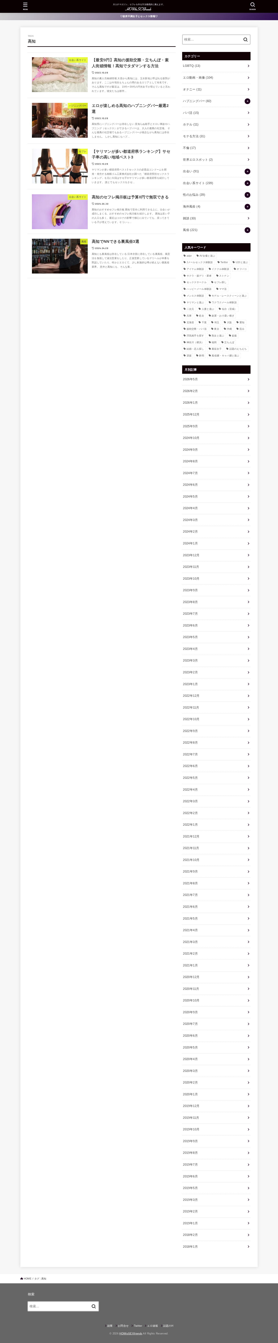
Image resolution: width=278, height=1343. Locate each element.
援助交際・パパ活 (197, 329)
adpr (189, 255)
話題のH (168, 1325)
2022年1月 (190, 824)
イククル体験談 (220, 269)
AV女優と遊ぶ (207, 255)
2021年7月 (190, 895)
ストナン (224, 275)
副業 (110, 1325)
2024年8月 (190, 461)
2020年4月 (190, 1059)
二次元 (190, 309)
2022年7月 (190, 754)
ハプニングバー (197, 101)
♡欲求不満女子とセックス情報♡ (139, 16)
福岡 (214, 342)
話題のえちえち (238, 348)
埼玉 (216, 322)
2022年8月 (190, 742)
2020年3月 (190, 1071)
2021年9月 (190, 871)
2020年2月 (190, 1082)
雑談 (189, 218)
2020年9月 (190, 1012)
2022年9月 (190, 731)
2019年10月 (191, 1129)
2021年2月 (190, 953)
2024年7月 (190, 473)
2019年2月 (190, 1211)
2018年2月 (190, 1234)
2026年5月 (190, 379)
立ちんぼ (229, 342)
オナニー (192, 89)
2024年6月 (190, 484)
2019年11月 (191, 1117)
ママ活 (223, 289)
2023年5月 (190, 637)
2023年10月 (191, 578)
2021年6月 (190, 906)
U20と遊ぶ (242, 262)
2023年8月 (190, 602)
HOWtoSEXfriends (130, 1333)
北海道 (190, 322)
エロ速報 (152, 1325)
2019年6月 (190, 1176)
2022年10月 (191, 719)
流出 (241, 329)
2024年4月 (190, 508)
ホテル (190, 124)
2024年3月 (190, 520)
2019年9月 (190, 1141)
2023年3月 (190, 660)
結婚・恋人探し (195, 348)
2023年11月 (191, 566)
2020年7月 (190, 1023)
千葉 (204, 322)
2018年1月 (190, 1246)
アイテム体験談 (195, 269)
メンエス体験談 (195, 295)
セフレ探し (220, 282)
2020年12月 (191, 977)
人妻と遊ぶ (208, 309)
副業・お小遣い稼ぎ (223, 315)
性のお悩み (194, 194)
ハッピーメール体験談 (199, 289)
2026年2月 (190, 391)
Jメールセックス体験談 (200, 262)
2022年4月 (190, 789)
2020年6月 (190, 1035)
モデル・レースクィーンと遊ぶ (229, 295)
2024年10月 (191, 438)
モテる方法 (194, 136)
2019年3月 (190, 1199)
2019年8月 (190, 1152)
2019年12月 (191, 1106)
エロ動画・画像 (198, 77)
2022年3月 (190, 801)
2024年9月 (190, 449)
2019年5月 (190, 1188)
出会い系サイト (198, 183)
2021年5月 (190, 918)
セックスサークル (197, 282)
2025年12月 (191, 414)
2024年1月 (190, 543)
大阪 (229, 322)
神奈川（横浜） (195, 342)
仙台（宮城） (229, 309)
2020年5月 (190, 1047)
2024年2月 (190, 531)
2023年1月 (190, 684)
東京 (216, 329)
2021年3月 (190, 942)
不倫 (189, 147)
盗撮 (234, 335)
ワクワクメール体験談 (224, 302)
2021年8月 (190, 883)
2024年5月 (190, 496)
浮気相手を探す (195, 335)
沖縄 (229, 329)
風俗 (190, 230)
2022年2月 (190, 813)
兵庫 (189, 315)
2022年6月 (190, 766)
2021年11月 (191, 848)
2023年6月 (190, 625)
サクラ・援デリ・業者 (199, 275)
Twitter (224, 262)
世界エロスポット (198, 159)
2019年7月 (190, 1164)
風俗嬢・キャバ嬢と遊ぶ (225, 355)
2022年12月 (191, 695)
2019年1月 (190, 1223)
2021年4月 (190, 930)
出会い (191, 171)
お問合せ (123, 1325)
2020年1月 (190, 1094)
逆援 (189, 355)
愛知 (242, 322)
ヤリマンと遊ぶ (195, 302)
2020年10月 (191, 1000)
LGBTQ (191, 65)
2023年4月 (190, 649)
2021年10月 (191, 860)
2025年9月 (190, 426)
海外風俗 (191, 206)
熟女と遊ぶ (218, 335)
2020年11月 (191, 988)
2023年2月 (190, 672)
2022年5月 (190, 777)
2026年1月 (190, 402)
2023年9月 (190, 590)
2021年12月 (191, 836)
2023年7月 (190, 613)
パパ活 (191, 112)
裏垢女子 (217, 348)
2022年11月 (191, 707)
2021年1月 (190, 965)
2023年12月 (191, 555)
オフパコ (242, 269)
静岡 (201, 355)
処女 (201, 315)
